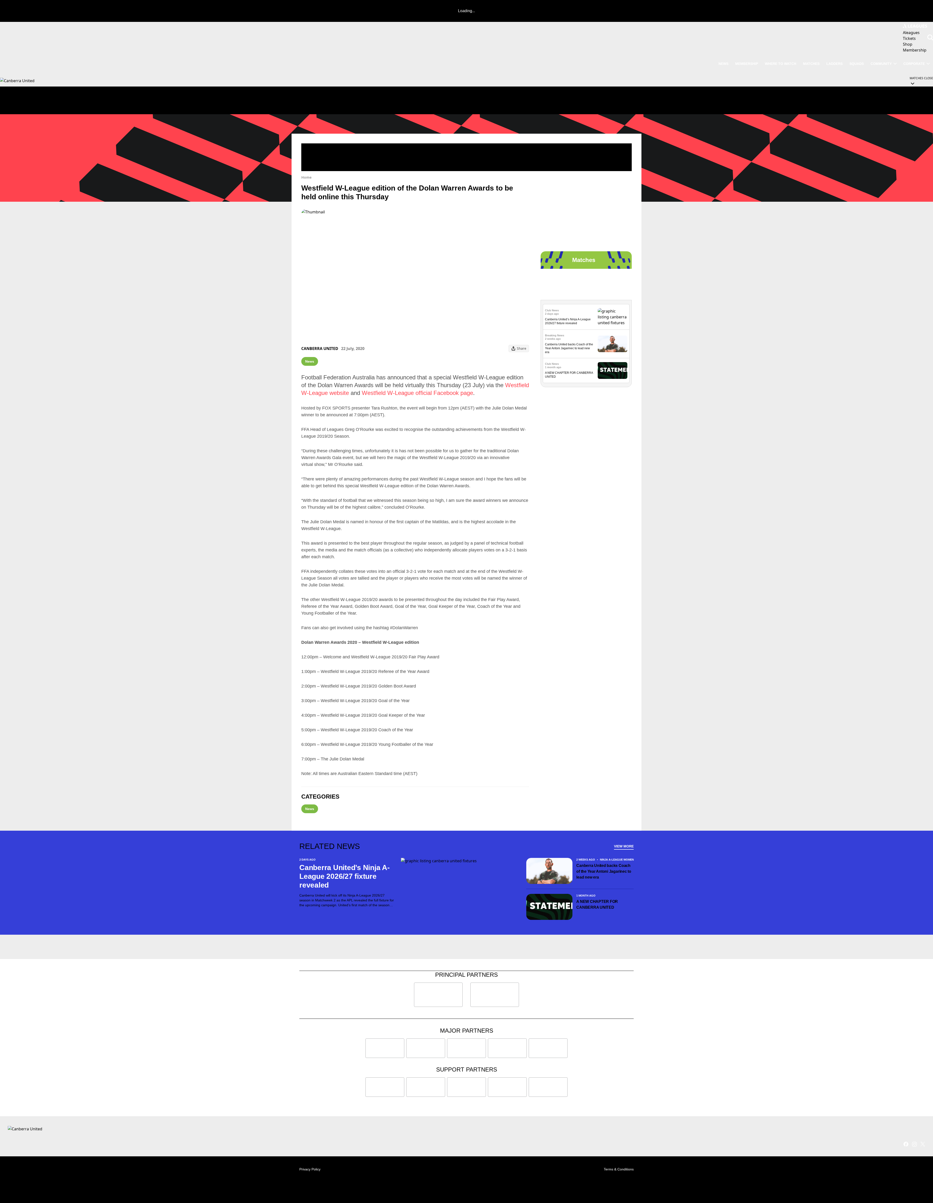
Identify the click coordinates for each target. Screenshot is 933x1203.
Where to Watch (780, 64)
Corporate (914, 64)
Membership (746, 64)
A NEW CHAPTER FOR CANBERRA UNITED (597, 904)
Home (306, 177)
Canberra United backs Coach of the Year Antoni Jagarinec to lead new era (569, 348)
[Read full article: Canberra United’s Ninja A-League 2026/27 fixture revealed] (612, 317)
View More (624, 846)
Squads (856, 64)
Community (881, 64)
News (723, 64)
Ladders (834, 64)
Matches (811, 64)
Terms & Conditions (619, 1169)
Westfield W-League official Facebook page (417, 393)
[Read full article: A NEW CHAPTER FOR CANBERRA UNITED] (612, 370)
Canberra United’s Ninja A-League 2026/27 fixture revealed (344, 876)
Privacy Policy (309, 1169)
